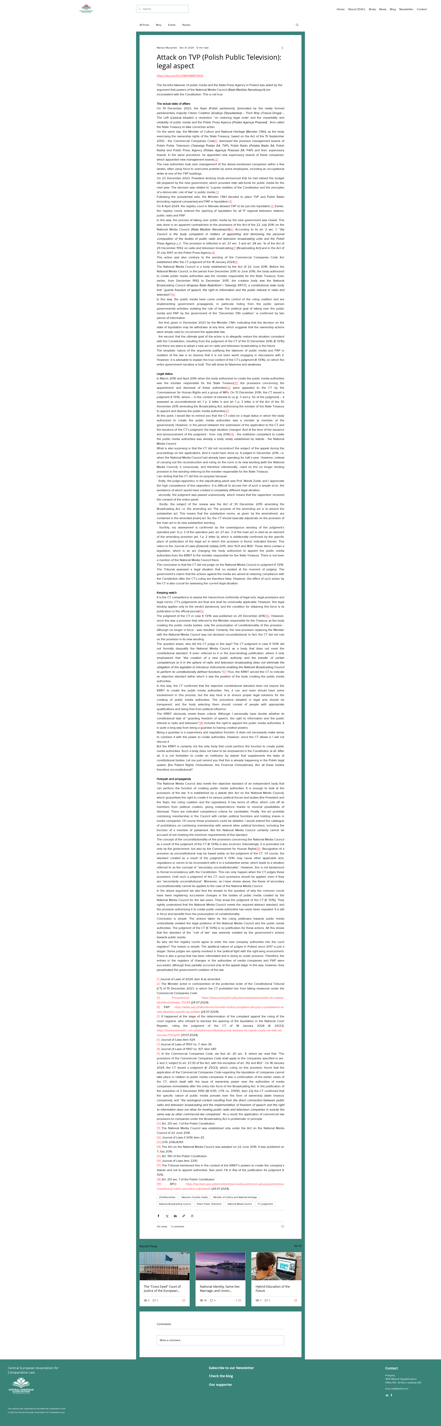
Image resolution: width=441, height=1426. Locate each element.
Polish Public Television (209, 1203)
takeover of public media (194, 1197)
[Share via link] (183, 1215)
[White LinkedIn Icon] (387, 1395)
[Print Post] (192, 1215)
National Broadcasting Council (175, 1203)
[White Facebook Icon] (391, 1395)
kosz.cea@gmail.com (396, 1388)
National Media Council (240, 1203)
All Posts (144, 24)
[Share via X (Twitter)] (166, 1215)
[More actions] (282, 48)
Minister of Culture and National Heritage (235, 1197)
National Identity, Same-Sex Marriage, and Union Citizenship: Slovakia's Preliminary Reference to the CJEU (220, 1288)
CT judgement (265, 1203)
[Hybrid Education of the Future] (276, 1266)
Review (186, 24)
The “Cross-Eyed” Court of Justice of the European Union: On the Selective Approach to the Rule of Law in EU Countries (164, 1288)
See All (297, 1245)
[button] (356, 9)
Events (172, 24)
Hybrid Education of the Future (273, 1288)
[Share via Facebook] (158, 1215)
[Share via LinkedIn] (175, 1215)
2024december (167, 1197)
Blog (158, 24)
